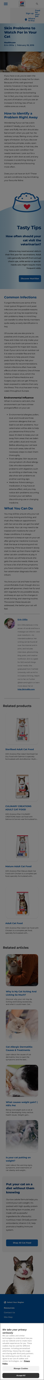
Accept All (20, 1375)
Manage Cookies (21, 1368)
